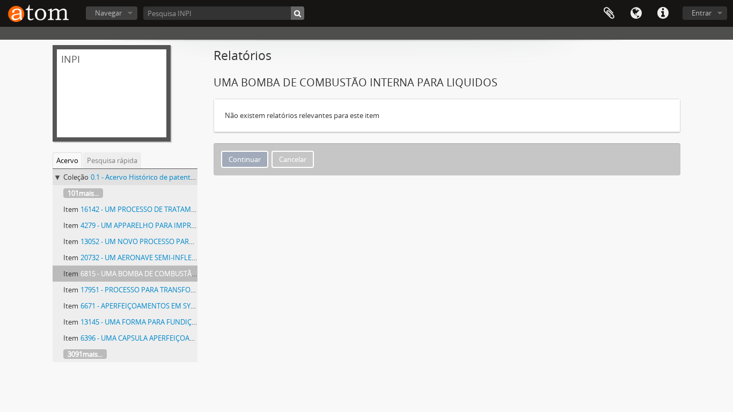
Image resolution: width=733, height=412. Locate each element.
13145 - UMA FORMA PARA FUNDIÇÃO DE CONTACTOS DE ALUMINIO (189, 322)
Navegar (108, 13)
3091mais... (85, 354)
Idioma (635, 13)
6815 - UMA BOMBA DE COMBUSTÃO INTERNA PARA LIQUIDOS (180, 273)
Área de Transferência (609, 13)
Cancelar (292, 159)
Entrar (702, 13)
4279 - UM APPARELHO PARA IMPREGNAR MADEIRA (162, 225)
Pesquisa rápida (112, 160)
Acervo (67, 160)
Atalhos (662, 13)
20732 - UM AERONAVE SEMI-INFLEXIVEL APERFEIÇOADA (170, 257)
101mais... (83, 193)
